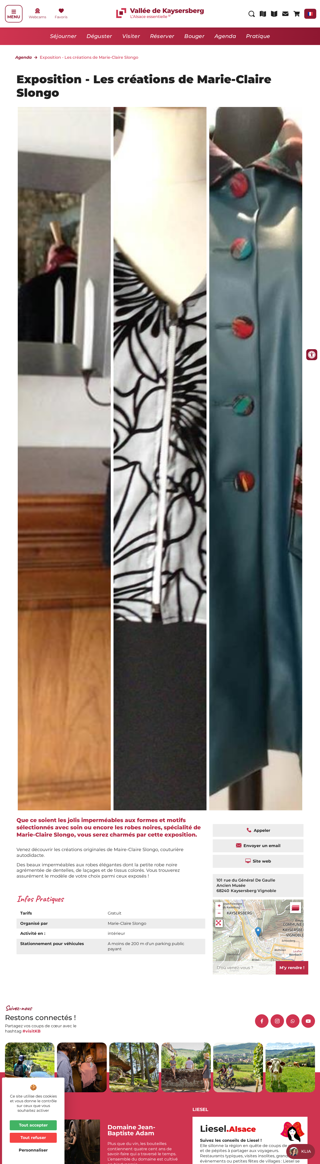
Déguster (99, 36)
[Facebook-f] (261, 1021)
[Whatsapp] (293, 1021)
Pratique (258, 36)
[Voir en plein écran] (219, 923)
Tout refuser (33, 1137)
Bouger (194, 36)
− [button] (219, 913)
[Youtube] (308, 1021)
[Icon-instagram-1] (277, 1021)
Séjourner (63, 36)
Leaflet (297, 951)
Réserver (162, 36)
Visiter (131, 36)
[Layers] (295, 907)
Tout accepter (33, 1125)
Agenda (225, 36)
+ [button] (219, 905)
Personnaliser (33, 1150)
